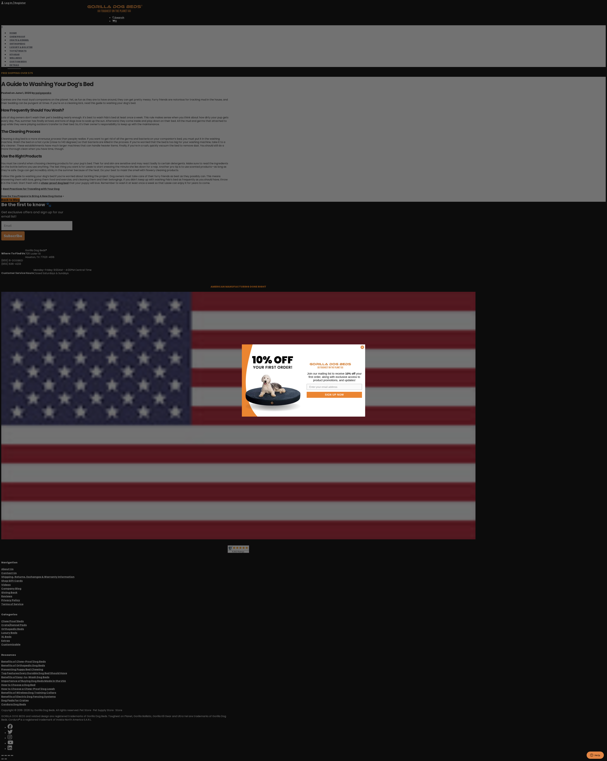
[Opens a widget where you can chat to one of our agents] (595, 755)
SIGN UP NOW (334, 394)
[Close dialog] (362, 347)
